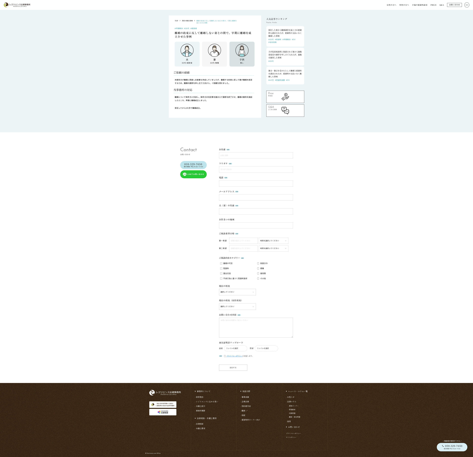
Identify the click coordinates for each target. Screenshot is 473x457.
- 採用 (288, 421)
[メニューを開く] (466, 4)
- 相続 (242, 415)
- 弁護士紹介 (200, 406)
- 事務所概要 (200, 410)
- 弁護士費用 (200, 428)
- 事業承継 (244, 397)
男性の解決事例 (187, 21)
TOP (176, 21)
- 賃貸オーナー (293, 406)
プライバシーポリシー (293, 433)
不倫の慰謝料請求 (420, 5)
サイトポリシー (291, 437)
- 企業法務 (244, 401)
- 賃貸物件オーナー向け (250, 419)
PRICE (434, 5)
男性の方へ (404, 5)
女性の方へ (391, 5)
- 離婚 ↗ (244, 410)
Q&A (441, 5)
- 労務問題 (291, 413)
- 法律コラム (291, 401)
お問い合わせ (454, 5)
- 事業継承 (291, 409)
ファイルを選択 (232, 348)
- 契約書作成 (245, 406)
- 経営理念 (199, 397)
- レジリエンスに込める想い (206, 401)
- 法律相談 (199, 424)
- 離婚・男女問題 (294, 417)
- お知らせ (290, 397)
